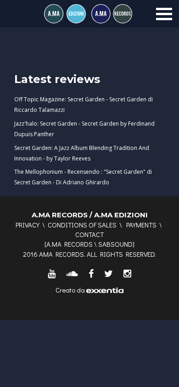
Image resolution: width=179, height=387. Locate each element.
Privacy (27, 224)
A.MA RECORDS (69, 244)
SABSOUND (115, 244)
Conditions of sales (82, 224)
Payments (141, 224)
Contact (89, 234)
